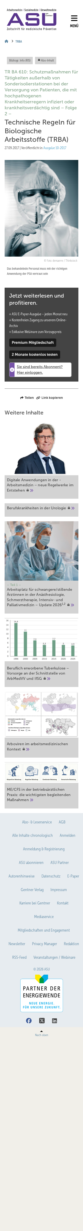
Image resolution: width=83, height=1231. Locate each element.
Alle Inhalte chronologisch (32, 835)
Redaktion (71, 943)
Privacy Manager (44, 943)
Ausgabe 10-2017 (54, 148)
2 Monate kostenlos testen (35, 354)
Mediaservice (44, 916)
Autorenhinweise (22, 876)
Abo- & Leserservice (37, 822)
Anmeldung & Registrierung (44, 849)
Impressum (58, 889)
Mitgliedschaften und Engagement (44, 930)
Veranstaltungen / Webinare (54, 957)
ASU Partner (59, 862)
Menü (74, 26)
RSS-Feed (19, 957)
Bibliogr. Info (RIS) (19, 60)
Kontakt (62, 903)
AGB (62, 822)
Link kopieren (52, 398)
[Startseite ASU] (32, 19)
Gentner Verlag (32, 889)
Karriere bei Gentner (34, 903)
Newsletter (17, 943)
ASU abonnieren (31, 862)
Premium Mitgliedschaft (33, 343)
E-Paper (73, 876)
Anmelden (67, 835)
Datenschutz (51, 876)
